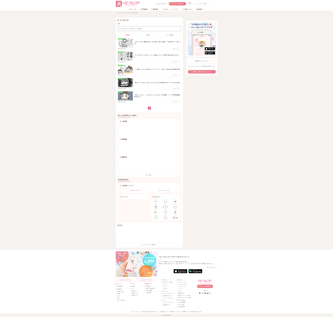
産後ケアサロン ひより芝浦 (184, 297)
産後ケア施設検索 (150, 288)
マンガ (128, 12)
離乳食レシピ (135, 291)
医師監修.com (181, 293)
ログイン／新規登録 (177, 3)
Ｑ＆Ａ (166, 9)
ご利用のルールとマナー (201, 61)
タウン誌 (165, 288)
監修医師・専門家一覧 (147, 280)
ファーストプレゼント (168, 298)
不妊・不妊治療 (121, 300)
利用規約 (193, 311)
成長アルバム (188, 9)
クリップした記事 (149, 244)
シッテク (180, 288)
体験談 (133, 286)
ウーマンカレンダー (182, 284)
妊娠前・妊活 (120, 291)
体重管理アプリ (166, 304)
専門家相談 (144, 9)
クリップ (177, 48)
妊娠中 (119, 293)
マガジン (165, 286)
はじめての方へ (163, 3)
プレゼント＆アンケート (168, 293)
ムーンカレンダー (182, 282)
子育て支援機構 (181, 302)
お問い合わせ (198, 311)
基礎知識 (155, 9)
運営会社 (144, 311)
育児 (118, 298)
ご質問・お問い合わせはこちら (201, 71)
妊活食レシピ (135, 295)
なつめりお (135, 12)
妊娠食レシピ (135, 293)
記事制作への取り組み (126, 280)
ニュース (133, 9)
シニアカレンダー (182, 286)
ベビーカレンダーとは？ (136, 311)
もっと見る (148, 175)
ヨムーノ (180, 290)
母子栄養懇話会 (181, 306)
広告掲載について (186, 311)
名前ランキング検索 (167, 282)
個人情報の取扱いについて (153, 311)
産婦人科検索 (149, 290)
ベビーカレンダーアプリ (168, 302)
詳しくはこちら (211, 267)
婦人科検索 (148, 292)
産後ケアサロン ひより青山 (184, 295)
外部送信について (164, 311)
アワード (165, 284)
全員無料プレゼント (167, 295)
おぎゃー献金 (181, 304)
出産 (118, 296)
